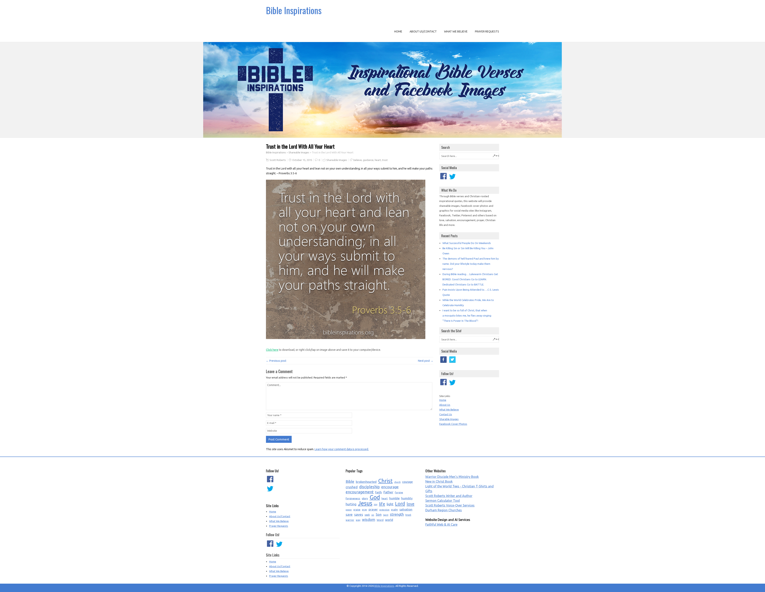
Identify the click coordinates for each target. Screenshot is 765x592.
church (397, 482)
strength (397, 514)
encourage (390, 487)
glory (365, 498)
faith (378, 492)
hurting (351, 504)
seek (367, 515)
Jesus (365, 503)
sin (372, 515)
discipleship (369, 487)
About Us (444, 404)
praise (356, 509)
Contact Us (445, 414)
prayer (373, 509)
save (349, 514)
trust (385, 160)
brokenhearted (366, 481)
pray (364, 509)
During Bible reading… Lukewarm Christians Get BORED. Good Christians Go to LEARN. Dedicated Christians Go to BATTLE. (470, 279)
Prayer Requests (487, 31)
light (390, 504)
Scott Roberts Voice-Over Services (450, 505)
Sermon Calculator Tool (442, 500)
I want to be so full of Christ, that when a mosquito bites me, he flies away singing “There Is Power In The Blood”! (466, 315)
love (410, 504)
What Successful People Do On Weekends (466, 243)
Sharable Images (449, 419)
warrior (350, 520)
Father (388, 492)
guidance (368, 160)
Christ (385, 480)
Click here (272, 349)
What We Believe (456, 31)
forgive (399, 492)
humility (407, 498)
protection (384, 510)
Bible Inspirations (294, 10)
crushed (352, 487)
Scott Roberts (278, 160)
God (375, 497)
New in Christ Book (439, 481)
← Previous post (276, 360)
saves (358, 514)
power (349, 510)
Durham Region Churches (443, 510)
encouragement (360, 492)
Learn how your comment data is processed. (342, 449)
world (389, 519)
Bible (350, 481)
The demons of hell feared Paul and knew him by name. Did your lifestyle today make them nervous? (470, 263)
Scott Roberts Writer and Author (448, 496)
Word (380, 519)
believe (357, 160)
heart (378, 160)
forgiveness (353, 498)
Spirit (385, 515)
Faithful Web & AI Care (441, 524)
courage (407, 481)
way (358, 520)
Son (379, 514)
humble (394, 498)
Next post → (425, 360)
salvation (405, 509)
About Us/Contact (423, 31)
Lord (400, 503)
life (382, 504)
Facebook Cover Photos (453, 423)
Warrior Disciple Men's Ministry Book (452, 476)
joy (375, 504)
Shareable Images (298, 152)
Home (398, 31)
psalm (394, 509)
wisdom (368, 520)
